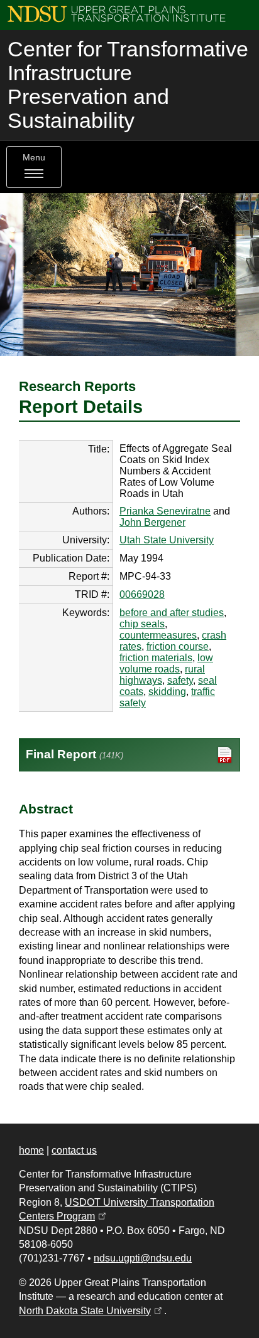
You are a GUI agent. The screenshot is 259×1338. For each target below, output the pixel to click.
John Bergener (152, 522)
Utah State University (166, 540)
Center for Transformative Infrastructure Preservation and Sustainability (128, 85)
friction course (177, 646)
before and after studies (171, 612)
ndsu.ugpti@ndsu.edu (143, 1258)
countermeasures (158, 635)
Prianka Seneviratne (165, 511)
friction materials (155, 657)
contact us (74, 1150)
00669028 (142, 594)
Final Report (74, 754)
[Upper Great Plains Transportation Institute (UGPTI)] (116, 13)
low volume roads (166, 663)
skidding (167, 691)
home (31, 1150)
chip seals (142, 624)
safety (180, 680)
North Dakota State (91, 1310)
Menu (34, 157)
